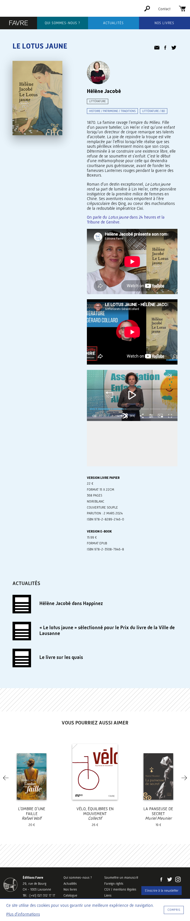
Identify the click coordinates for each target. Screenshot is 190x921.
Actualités (113, 23)
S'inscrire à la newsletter (161, 890)
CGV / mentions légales (120, 889)
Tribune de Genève (103, 222)
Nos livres (164, 23)
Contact (164, 9)
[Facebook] (161, 880)
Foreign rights (113, 883)
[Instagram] (178, 880)
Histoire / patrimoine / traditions (112, 111)
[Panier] (182, 10)
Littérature (97, 101)
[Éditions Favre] (18, 23)
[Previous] (6, 778)
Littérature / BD (153, 111)
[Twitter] (169, 880)
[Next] (184, 778)
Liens (107, 895)
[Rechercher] (147, 10)
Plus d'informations (23, 914)
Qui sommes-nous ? (62, 23)
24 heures (147, 217)
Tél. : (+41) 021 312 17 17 (39, 895)
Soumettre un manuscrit (121, 877)
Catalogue (70, 895)
